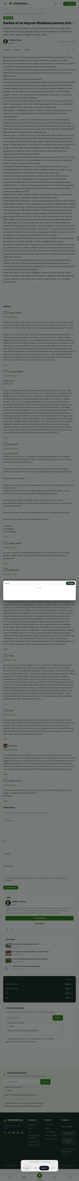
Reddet (27, 1168)
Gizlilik (53, 1168)
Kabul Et (44, 1168)
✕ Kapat (70, 583)
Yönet (35, 1168)
